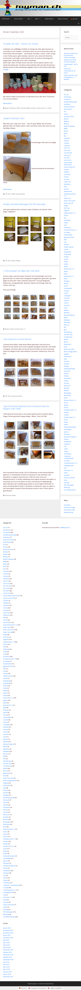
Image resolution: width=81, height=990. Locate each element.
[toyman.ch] (40, 8)
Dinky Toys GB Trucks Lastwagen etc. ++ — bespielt (71, 77)
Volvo (65, 480)
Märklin (66, 310)
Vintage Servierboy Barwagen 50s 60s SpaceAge (24, 204)
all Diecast (67, 99)
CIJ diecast (67, 174)
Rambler (66, 388)
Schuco (66, 407)
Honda (66, 249)
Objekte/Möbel (49, 19)
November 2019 (8, 950)
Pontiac (66, 381)
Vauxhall (66, 475)
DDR (65, 186)
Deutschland (68, 191)
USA (65, 468)
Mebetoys (67, 320)
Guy (65, 242)
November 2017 (8, 977)
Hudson (66, 257)
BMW (65, 128)
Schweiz (33, 108)
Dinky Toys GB (68, 203)
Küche (66, 286)
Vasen (49, 108)
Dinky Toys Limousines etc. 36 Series (69, 71)
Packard (66, 361)
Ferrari (66, 215)
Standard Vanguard (70, 437)
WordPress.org (68, 512)
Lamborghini (68, 288)
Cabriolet (67, 138)
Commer (66, 179)
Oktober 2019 (7, 952)
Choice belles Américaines (11, 596)
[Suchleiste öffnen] (78, 23)
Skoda (66, 422)
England (66, 210)
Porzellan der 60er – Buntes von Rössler (20, 43)
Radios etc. (67, 386)
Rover (65, 398)
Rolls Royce (67, 395)
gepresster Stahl (69, 237)
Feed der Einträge (69, 507)
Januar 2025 (7, 928)
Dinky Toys (67, 198)
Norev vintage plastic (70, 351)
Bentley (66, 124)
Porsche (66, 383)
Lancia (66, 293)
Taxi (65, 446)
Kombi (66, 283)
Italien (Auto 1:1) (69, 269)
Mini (65, 330)
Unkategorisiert (69, 465)
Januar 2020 (7, 947)
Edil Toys (67, 208)
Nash (65, 347)
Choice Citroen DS (69, 167)
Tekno (66, 449)
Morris (66, 342)
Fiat (65, 218)
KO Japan (67, 281)
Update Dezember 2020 (13, 118)
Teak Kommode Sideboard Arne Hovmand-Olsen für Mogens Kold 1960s (26, 407)
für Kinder (67, 232)
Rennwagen (67, 393)
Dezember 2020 (8, 938)
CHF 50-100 (67, 160)
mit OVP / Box (68, 334)
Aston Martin (68, 109)
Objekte (28, 108)
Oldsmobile (67, 356)
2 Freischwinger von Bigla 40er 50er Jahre (21, 270)
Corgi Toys (67, 182)
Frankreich (67, 227)
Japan (66, 274)
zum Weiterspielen (70, 490)
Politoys (66, 376)
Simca (66, 420)
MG (65, 327)
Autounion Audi (69, 116)
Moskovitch (67, 344)
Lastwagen (67, 296)
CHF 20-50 (67, 155)
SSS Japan (67, 434)
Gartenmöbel (68, 235)
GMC (65, 240)
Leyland (66, 300)
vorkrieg (66, 482)
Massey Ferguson (69, 315)
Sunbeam (67, 444)
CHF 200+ (8, 194)
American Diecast (69, 107)
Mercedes (67, 322)
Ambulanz (67, 104)
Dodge (66, 206)
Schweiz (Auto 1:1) (42, 108)
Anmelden (67, 505)
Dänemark (14, 396)
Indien (66, 261)
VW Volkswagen (69, 485)
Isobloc (66, 264)
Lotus (65, 308)
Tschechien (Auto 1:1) (70, 463)
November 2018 (8, 955)
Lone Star (67, 305)
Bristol (66, 131)
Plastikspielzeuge (69, 369)
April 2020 (6, 942)
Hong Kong (67, 252)
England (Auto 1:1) (69, 213)
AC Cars (66, 94)
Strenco (66, 439)
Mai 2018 (6, 964)
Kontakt (5, 70)
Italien (66, 266)
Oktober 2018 (7, 957)
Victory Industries (69, 478)
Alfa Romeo (67, 97)
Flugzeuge (67, 220)
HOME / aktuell (20, 108)
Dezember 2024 (8, 930)
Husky (66, 259)
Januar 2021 (7, 935)
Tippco (66, 451)
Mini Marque (68, 332)
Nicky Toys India (69, 349)
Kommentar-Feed (69, 510)
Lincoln (66, 303)
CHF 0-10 (67, 148)
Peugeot (66, 366)
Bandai (66, 119)
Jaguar (66, 271)
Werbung (67, 487)
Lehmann (67, 298)
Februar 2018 (7, 972)
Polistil (66, 373)
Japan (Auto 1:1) (69, 276)
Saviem (66, 405)
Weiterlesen (7, 103)
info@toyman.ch (65, 527)
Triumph (67, 461)
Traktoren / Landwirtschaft (11, 885)
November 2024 (8, 933)
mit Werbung (68, 337)
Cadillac (66, 141)
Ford (65, 225)
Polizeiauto (67, 378)
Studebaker (67, 442)
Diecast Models (18, 19)
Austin (66, 114)
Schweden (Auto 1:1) (70, 410)
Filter (28, 19)
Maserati (67, 313)
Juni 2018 (6, 962)
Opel (65, 359)
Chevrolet (67, 146)
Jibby (65, 278)
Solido (66, 424)
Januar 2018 (7, 974)
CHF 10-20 (67, 150)
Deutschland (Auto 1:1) (10, 625)
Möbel (23, 194)
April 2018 (6, 967)
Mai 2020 (6, 940)
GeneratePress (49, 983)
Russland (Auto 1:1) (70, 400)
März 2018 (6, 969)
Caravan (66, 143)
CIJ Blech (66, 172)
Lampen (66, 291)
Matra (66, 317)
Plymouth (67, 371)
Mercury (66, 325)
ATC (65, 111)
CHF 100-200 (68, 153)
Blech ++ (37, 19)
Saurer (66, 403)
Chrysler (66, 169)
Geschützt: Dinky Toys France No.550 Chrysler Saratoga (71, 55)
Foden (66, 223)
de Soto (66, 189)
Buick (65, 133)
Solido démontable (70, 427)
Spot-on (66, 432)
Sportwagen (67, 429)
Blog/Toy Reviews (63, 19)
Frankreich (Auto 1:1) (70, 230)
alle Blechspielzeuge (70, 102)
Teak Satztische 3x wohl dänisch (17, 339)
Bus (65, 136)
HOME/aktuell (5, 19)
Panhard (66, 364)
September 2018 (8, 959)
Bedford (66, 121)
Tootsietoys (67, 454)
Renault (66, 390)
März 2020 (6, 945)
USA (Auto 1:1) (68, 470)
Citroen (66, 177)
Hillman (66, 244)
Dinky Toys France (69, 201)
